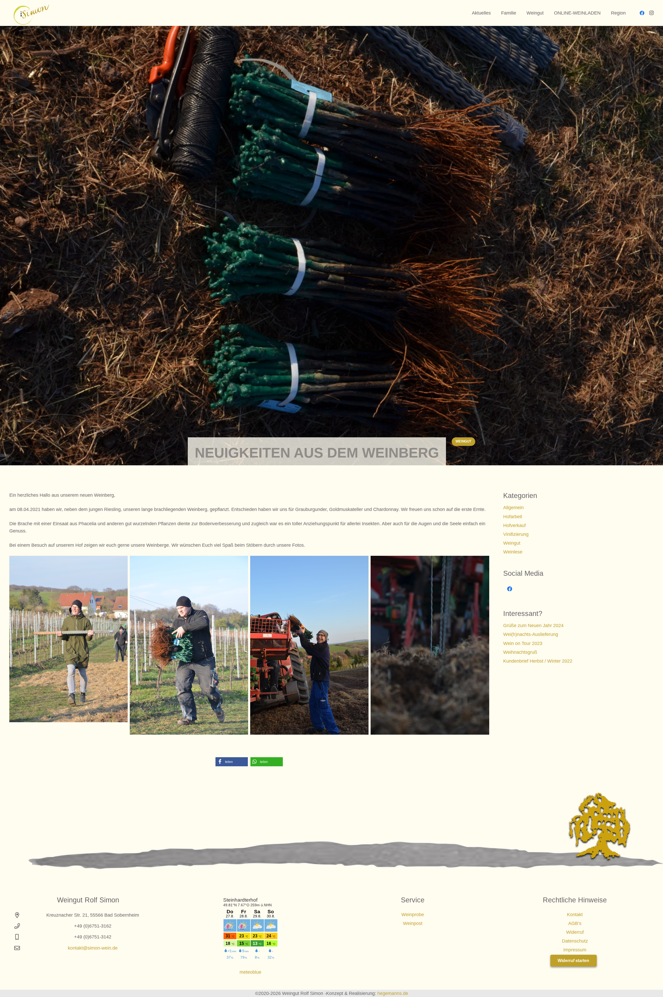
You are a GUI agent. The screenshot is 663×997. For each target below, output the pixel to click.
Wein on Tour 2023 (522, 643)
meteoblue (250, 972)
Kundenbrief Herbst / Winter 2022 (537, 661)
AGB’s (574, 923)
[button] (231, 761)
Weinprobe (412, 914)
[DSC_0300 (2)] (68, 639)
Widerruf (575, 932)
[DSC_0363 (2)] (430, 645)
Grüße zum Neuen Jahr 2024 (533, 625)
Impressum (574, 949)
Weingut (511, 543)
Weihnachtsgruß (520, 652)
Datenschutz (575, 941)
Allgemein (513, 507)
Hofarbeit (512, 516)
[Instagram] (651, 13)
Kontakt (575, 914)
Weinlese (512, 551)
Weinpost (412, 923)
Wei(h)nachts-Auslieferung (530, 634)
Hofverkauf (514, 525)
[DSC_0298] (189, 645)
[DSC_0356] (309, 645)
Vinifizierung (516, 534)
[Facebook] (642, 13)
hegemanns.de (392, 993)
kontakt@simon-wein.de (93, 948)
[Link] (29, 13)
